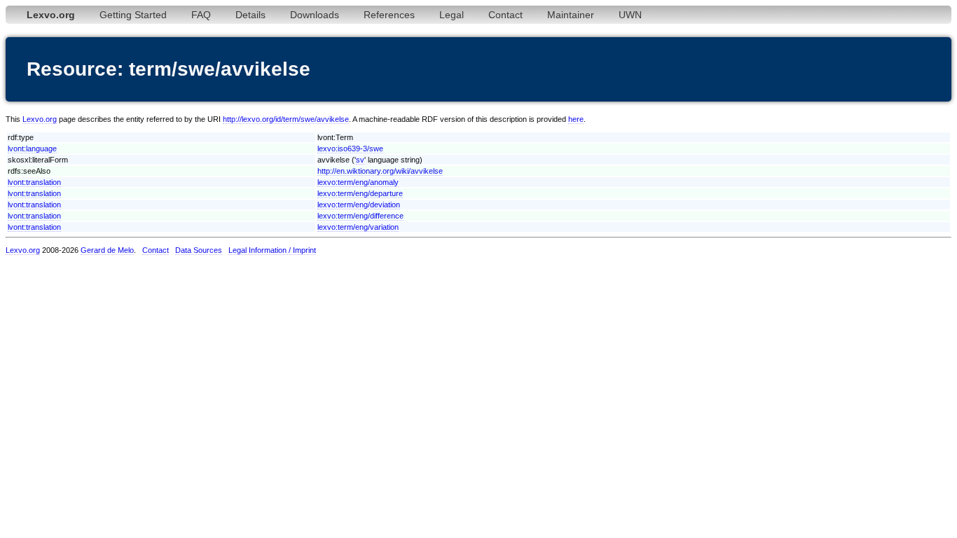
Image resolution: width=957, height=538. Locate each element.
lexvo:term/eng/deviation (358, 204)
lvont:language (32, 148)
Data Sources (198, 250)
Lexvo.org (39, 119)
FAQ (201, 14)
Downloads (314, 14)
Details (250, 14)
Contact (505, 14)
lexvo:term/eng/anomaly (358, 182)
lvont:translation (34, 182)
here (576, 119)
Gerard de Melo (107, 250)
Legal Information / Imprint (272, 250)
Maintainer (570, 14)
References (389, 14)
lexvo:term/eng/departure (360, 193)
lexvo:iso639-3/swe (350, 148)
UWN (630, 14)
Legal (451, 14)
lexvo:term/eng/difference (360, 216)
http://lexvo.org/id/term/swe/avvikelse (286, 119)
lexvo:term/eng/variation (358, 227)
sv (360, 160)
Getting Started (133, 14)
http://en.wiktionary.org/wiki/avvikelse (380, 171)
